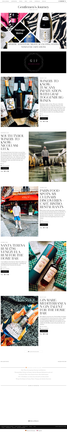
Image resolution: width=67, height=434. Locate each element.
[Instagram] (59, 1)
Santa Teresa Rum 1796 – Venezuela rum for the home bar (13, 251)
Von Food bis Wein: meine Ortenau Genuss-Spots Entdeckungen (33, 374)
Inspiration (14, 1)
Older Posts (5, 361)
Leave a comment (45, 115)
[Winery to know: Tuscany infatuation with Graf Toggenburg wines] (19, 102)
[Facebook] (63, 1)
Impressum (37, 1)
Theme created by (60, 426)
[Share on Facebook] (44, 121)
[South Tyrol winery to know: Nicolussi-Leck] (47, 157)
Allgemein (4, 267)
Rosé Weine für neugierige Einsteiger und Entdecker (33, 370)
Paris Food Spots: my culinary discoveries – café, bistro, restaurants (52, 199)
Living (30, 1)
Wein (26, 1)
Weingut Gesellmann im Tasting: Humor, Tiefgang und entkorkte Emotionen (33, 379)
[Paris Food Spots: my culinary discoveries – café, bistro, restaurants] (19, 211)
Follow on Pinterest (34, 421)
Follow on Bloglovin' (34, 351)
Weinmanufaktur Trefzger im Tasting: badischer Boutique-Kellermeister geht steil (33, 372)
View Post (44, 118)
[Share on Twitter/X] (45, 121)
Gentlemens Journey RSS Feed (34, 367)
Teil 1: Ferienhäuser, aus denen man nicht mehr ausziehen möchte (33, 376)
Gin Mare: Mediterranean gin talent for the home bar (53, 306)
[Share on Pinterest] (47, 121)
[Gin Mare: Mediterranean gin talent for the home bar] (19, 321)
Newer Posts (61, 361)
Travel (20, 1)
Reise (42, 220)
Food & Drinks (5, 1)
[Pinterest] (61, 1)
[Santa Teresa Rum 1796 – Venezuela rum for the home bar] (47, 266)
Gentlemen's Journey (33, 7)
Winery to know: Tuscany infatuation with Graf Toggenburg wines (51, 91)
